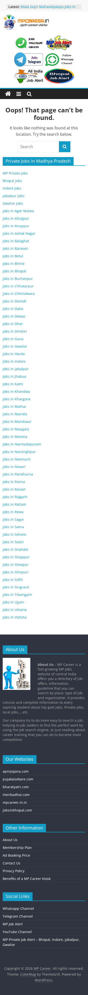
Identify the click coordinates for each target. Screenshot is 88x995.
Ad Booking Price (16, 855)
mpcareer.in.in (15, 802)
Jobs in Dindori (15, 331)
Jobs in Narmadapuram (22, 444)
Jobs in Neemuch (17, 459)
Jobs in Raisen (14, 489)
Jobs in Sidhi (13, 579)
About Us (10, 839)
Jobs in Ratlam (14, 504)
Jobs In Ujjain (13, 602)
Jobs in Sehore (14, 534)
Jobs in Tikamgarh (17, 594)
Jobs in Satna (13, 527)
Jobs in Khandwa (16, 391)
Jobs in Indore (14, 361)
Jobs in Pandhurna (18, 474)
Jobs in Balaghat (16, 241)
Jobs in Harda (14, 353)
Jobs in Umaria (15, 609)
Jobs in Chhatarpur (18, 286)
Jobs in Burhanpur (18, 278)
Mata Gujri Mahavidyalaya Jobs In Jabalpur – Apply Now (48, 9)
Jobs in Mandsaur (17, 421)
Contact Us (11, 863)
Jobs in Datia (13, 308)
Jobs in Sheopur (16, 564)
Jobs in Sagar (13, 519)
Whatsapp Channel (18, 908)
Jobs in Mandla (15, 414)
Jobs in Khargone (17, 399)
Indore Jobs (12, 188)
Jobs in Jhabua (14, 376)
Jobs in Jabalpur (16, 369)
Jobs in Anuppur (16, 226)
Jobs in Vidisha (15, 617)
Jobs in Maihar (14, 406)
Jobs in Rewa (13, 512)
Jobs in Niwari (14, 466)
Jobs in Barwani (15, 248)
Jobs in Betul (13, 256)
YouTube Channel (17, 931)
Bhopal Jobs (12, 180)
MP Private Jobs (15, 173)
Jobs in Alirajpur (16, 218)
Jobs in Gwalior (15, 346)
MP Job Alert (13, 924)
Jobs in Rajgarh (15, 496)
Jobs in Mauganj (16, 429)
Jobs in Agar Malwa (18, 211)
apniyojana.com (16, 771)
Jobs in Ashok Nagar (19, 233)
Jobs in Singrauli (16, 587)
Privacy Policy (13, 871)
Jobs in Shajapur (16, 557)
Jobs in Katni (13, 384)
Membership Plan (17, 847)
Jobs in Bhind (13, 263)
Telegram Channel (18, 916)
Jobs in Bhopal (14, 271)
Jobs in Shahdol (15, 549)
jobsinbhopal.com (17, 810)
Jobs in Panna (14, 481)
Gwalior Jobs (13, 203)
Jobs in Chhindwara (19, 293)
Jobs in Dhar (13, 323)
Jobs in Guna (13, 338)
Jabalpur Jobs (13, 195)
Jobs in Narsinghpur (19, 451)
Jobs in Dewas (14, 316)
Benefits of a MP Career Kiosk (27, 878)
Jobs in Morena (15, 436)
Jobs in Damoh (14, 301)
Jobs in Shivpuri (15, 572)
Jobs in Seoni (13, 542)
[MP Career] (8, 94)
